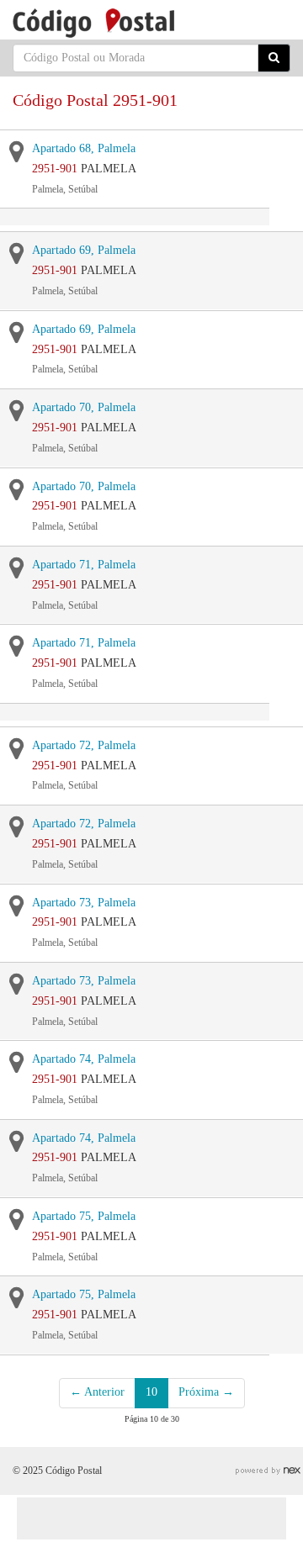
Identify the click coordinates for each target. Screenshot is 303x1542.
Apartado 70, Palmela (84, 407)
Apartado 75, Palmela (84, 1216)
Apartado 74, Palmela (84, 1059)
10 (151, 1392)
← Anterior (97, 1392)
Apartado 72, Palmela (84, 745)
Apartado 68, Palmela (84, 148)
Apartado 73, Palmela (84, 902)
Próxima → (206, 1392)
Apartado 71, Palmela (84, 564)
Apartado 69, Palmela (84, 250)
